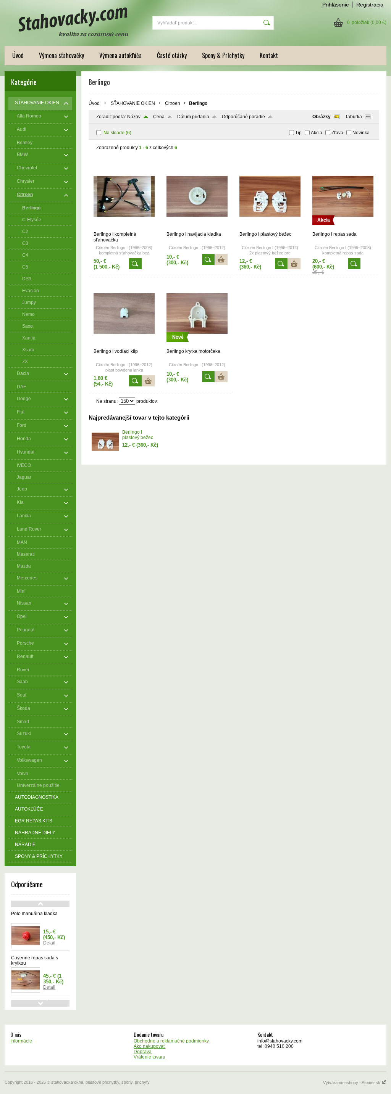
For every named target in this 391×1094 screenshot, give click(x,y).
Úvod (18, 55)
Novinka (361, 132)
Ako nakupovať (149, 1046)
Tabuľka (353, 116)
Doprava (143, 1051)
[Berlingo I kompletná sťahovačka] (124, 228)
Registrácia (369, 5)
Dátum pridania (193, 116)
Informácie (21, 1041)
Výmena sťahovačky (61, 55)
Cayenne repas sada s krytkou (34, 960)
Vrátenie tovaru (149, 1057)
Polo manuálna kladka (34, 913)
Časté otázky (172, 55)
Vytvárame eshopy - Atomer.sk (352, 1082)
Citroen (172, 103)
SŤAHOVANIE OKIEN (133, 103)
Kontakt (269, 55)
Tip (298, 132)
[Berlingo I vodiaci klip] (124, 345)
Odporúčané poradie (243, 116)
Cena (159, 116)
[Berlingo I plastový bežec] (270, 228)
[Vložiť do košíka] (221, 259)
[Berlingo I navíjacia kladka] (197, 228)
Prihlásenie (335, 5)
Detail (49, 943)
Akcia (316, 132)
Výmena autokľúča (120, 55)
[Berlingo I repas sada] (342, 228)
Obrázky (321, 116)
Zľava (337, 132)
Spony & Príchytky (223, 55)
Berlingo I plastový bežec (137, 435)
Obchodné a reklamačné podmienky (171, 1041)
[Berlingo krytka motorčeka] (197, 345)
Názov (134, 116)
